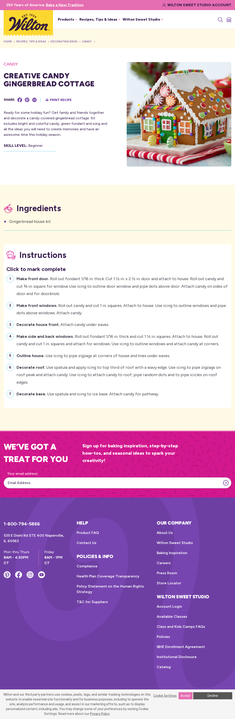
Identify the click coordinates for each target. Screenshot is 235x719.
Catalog (164, 667)
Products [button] (66, 19)
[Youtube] (41, 574)
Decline (212, 695)
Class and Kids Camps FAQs (181, 626)
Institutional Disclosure (177, 657)
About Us (165, 532)
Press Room (167, 573)
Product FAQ (88, 532)
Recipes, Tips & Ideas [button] (98, 19)
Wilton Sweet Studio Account (199, 5)
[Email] (34, 100)
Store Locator (169, 583)
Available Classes (172, 616)
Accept (185, 695)
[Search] (220, 19)
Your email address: (22, 473)
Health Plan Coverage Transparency (108, 576)
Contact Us (86, 543)
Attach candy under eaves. (63, 324)
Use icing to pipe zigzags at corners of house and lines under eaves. (93, 355)
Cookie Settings (165, 695)
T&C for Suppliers (92, 602)
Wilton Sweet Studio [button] (141, 19)
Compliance (87, 566)
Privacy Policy (99, 714)
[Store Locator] (228, 19)
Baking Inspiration (172, 553)
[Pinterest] (27, 100)
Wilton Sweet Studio (175, 543)
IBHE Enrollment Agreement (181, 647)
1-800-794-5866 (22, 524)
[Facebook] (19, 100)
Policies (163, 636)
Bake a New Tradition (65, 5)
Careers (164, 563)
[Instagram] (30, 574)
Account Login (169, 606)
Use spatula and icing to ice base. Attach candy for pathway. (88, 393)
